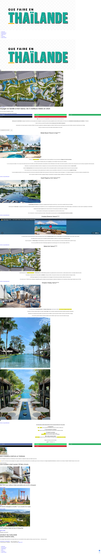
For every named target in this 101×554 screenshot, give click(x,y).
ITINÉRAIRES (3, 34)
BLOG (2, 35)
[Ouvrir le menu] (0, 70)
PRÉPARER (3, 546)
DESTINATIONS (3, 547)
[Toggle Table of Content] (11, 130)
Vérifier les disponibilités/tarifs (4, 176)
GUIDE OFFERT (3, 37)
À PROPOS (3, 36)
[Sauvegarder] (40, 157)
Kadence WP (20, 542)
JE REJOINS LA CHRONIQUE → (5, 541)
